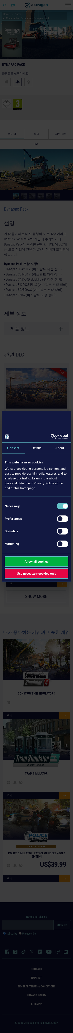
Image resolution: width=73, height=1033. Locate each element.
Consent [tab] (13, 447)
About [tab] (59, 447)
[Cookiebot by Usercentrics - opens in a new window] (51, 436)
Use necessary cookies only (36, 573)
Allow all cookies (36, 561)
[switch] (62, 518)
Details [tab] (37, 447)
